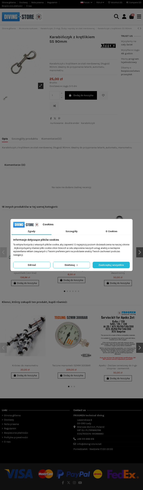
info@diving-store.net (89, 444)
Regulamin (52, 2)
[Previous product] (139, 28)
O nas (29, 6)
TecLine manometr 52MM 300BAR (71, 365)
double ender (72, 123)
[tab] (52, 139)
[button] (64, 291)
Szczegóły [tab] (71, 231)
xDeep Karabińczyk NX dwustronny (118, 272)
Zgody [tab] (31, 231)
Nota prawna (37, 2)
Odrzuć (32, 264)
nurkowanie (56, 123)
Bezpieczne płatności (12, 6)
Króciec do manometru (25, 365)
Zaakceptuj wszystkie (111, 264)
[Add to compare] (54, 106)
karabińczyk (88, 123)
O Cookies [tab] (111, 231)
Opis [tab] (5, 138)
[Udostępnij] (51, 118)
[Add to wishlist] (103, 95)
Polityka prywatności (16, 437)
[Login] (124, 16)
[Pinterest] (59, 118)
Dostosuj (70, 264)
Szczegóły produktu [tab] (25, 138)
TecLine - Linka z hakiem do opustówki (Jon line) (25, 272)
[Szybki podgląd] (136, 231)
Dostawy (23, 2)
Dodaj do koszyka (83, 95)
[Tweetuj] (55, 118)
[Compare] (136, 225)
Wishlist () (117, 2)
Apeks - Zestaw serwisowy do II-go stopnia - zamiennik (118, 367)
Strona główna (9, 2)
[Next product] (140, 28)
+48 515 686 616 (85, 438)
